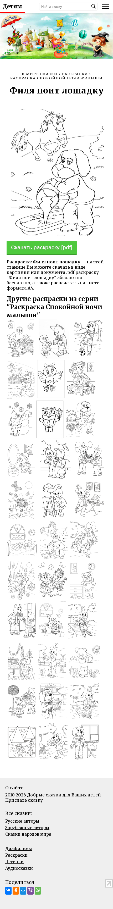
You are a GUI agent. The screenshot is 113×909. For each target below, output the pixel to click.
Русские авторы (22, 821)
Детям (12, 6)
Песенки (14, 861)
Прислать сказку (24, 800)
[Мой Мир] (23, 891)
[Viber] (30, 891)
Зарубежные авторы (27, 827)
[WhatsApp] (38, 891)
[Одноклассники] (16, 891)
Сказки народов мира (28, 834)
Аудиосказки (19, 868)
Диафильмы (18, 848)
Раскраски (16, 855)
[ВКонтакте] (8, 891)
